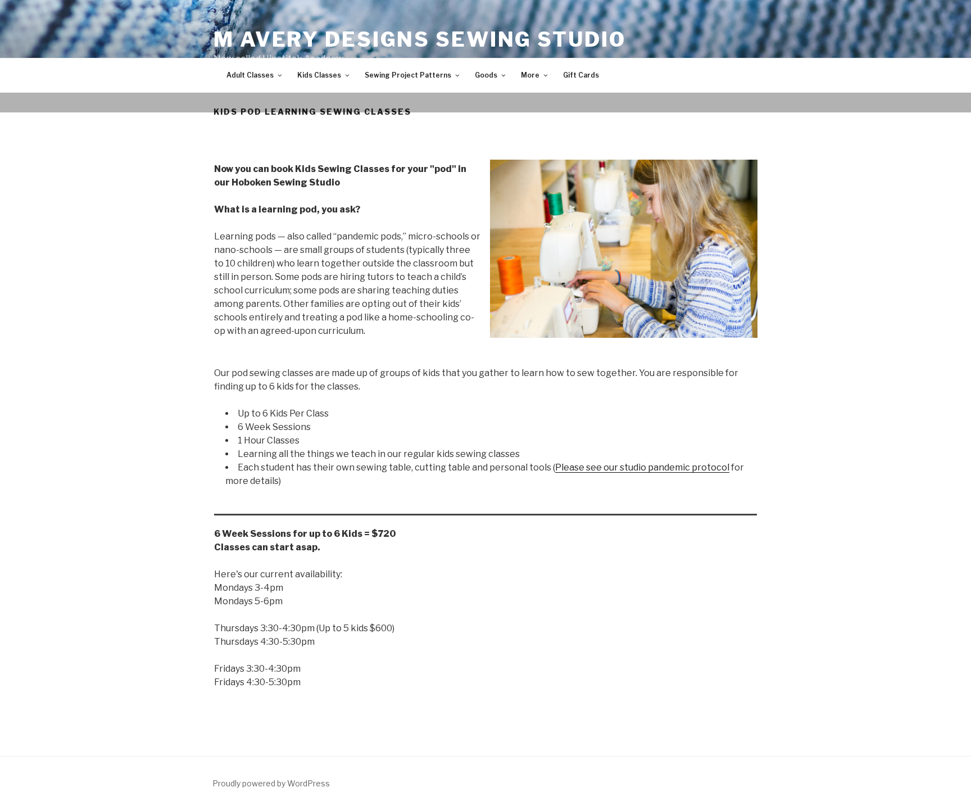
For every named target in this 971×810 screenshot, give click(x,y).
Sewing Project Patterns (408, 75)
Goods (486, 75)
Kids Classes (319, 75)
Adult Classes (250, 75)
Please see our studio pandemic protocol (642, 467)
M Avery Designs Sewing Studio (420, 39)
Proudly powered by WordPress (271, 783)
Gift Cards (581, 75)
